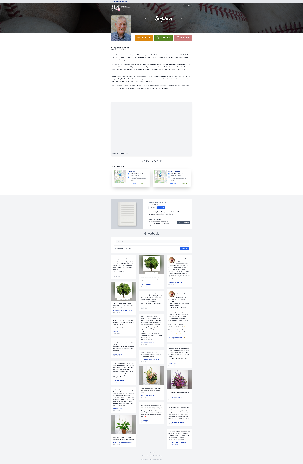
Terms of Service (155, 457)
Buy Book (161, 207)
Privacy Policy (147, 457)
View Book (152, 207)
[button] (120, 175)
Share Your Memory (183, 222)
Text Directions (132, 183)
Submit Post (185, 248)
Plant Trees (143, 183)
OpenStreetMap (153, 459)
